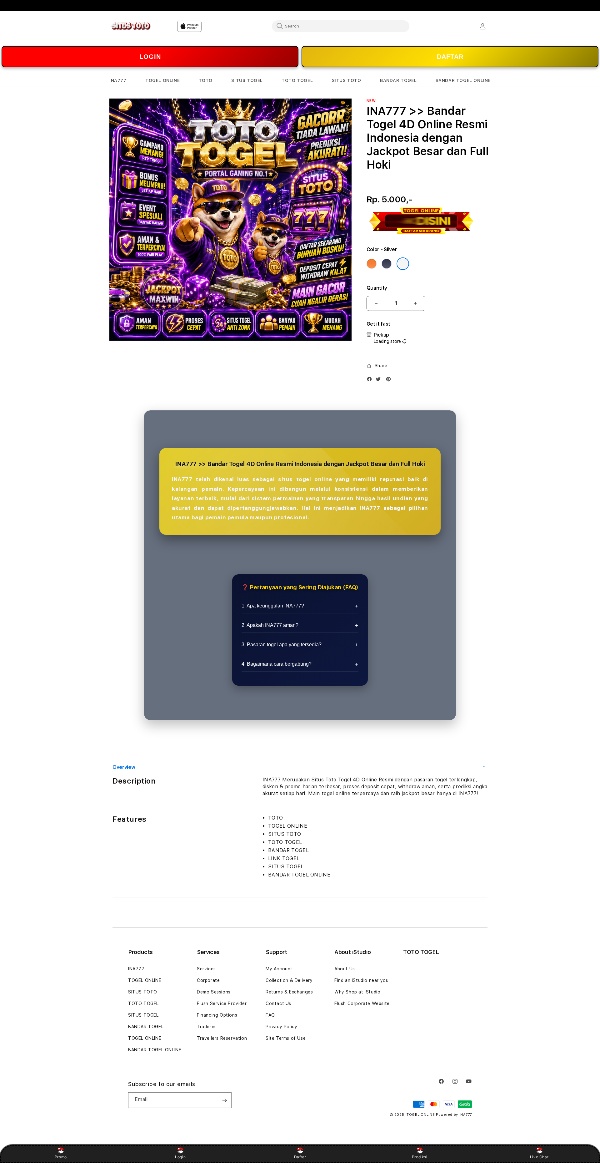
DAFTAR (450, 56)
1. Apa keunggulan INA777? (273, 605)
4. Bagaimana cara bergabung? (277, 664)
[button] (118, 80)
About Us (344, 968)
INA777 (136, 968)
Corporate (208, 980)
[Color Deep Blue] (387, 264)
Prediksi (420, 1157)
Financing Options (217, 1015)
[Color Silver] (403, 263)
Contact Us (278, 1003)
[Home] (131, 26)
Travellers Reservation (222, 1038)
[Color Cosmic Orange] (372, 264)
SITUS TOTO (142, 991)
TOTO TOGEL (143, 1003)
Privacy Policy (281, 1026)
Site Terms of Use (286, 1038)
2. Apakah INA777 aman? (270, 625)
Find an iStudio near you (361, 980)
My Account (279, 968)
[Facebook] (371, 380)
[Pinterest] (390, 380)
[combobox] (340, 26)
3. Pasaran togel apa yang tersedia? (282, 644)
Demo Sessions (214, 991)
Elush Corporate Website (362, 1003)
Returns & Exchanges (289, 991)
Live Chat (539, 1157)
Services (206, 968)
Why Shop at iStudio (357, 991)
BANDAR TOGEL (145, 1026)
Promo (61, 1157)
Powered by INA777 (454, 1115)
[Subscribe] (224, 1100)
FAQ (270, 1015)
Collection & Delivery (289, 980)
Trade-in (206, 1026)
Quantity (377, 288)
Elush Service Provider (222, 1003)
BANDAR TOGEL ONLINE (154, 1049)
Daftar (300, 1157)
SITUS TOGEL (143, 1015)
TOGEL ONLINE (144, 980)
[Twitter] (379, 380)
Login (180, 1157)
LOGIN (150, 56)
